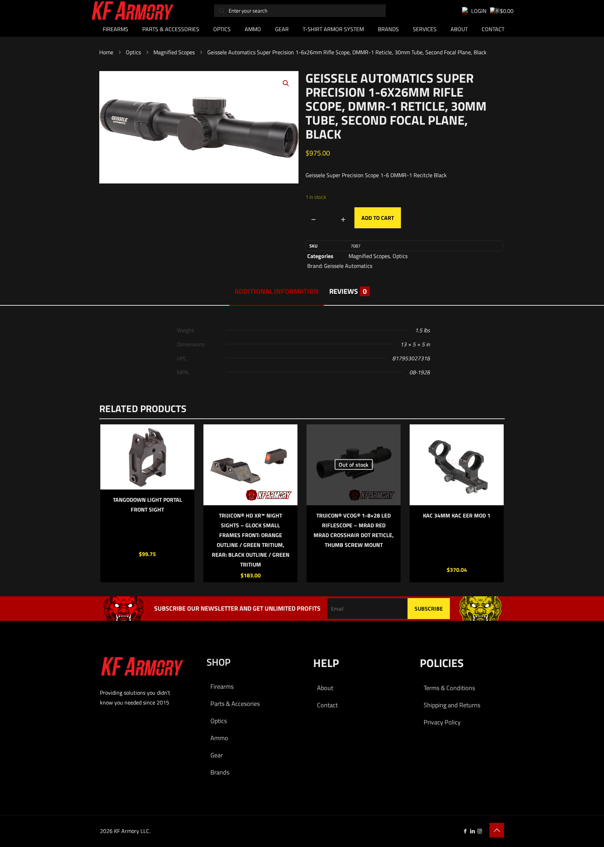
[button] (286, 83)
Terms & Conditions (449, 688)
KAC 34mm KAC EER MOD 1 (456, 515)
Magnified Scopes (174, 52)
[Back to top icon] (496, 830)
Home (106, 52)
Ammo (219, 738)
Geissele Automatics (348, 266)
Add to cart (377, 218)
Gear (216, 755)
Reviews (348, 291)
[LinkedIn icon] (472, 831)
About (325, 688)
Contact (327, 705)
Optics (133, 52)
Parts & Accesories (235, 703)
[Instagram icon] (479, 831)
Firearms (221, 686)
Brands (219, 772)
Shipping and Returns (452, 705)
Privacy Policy (442, 722)
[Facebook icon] (465, 831)
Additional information (277, 291)
